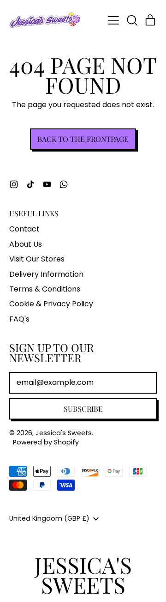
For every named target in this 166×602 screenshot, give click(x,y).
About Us (25, 244)
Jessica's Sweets (64, 433)
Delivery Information (46, 274)
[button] (131, 20)
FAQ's (19, 319)
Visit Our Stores (37, 259)
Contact (24, 229)
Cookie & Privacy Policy (51, 303)
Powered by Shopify (46, 442)
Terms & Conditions (44, 289)
